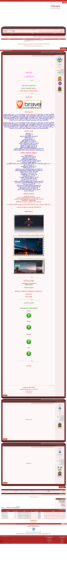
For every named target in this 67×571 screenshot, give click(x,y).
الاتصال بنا (14, 523)
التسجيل (54, 33)
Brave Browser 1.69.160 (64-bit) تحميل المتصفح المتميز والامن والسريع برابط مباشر (54, 516)
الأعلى (1, 523)
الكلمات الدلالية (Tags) (62, 493)
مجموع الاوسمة (60, 476)
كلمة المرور (13, 31)
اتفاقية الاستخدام (49, 540)
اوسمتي (62, 75)
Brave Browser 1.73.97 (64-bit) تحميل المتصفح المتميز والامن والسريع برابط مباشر (54, 512)
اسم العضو (13, 30)
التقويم (11, 33)
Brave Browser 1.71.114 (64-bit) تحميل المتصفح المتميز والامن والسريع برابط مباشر (54, 515)
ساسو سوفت (10, 523)
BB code (63, 503)
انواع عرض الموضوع (3, 50)
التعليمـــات (32, 33)
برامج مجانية (62, 540)
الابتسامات (64, 504)
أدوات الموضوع (9, 50)
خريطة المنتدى (4, 523)
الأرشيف (7, 523)
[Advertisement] (36, 19)
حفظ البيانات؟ (4, 30)
